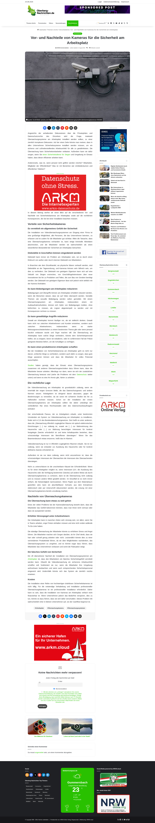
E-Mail (60, 681)
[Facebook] (45, 128)
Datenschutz (82, 374)
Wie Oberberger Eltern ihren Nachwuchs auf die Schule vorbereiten (118, 175)
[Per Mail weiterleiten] (71, 128)
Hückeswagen (39, 789)
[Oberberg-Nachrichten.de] (40, 10)
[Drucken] (75, 128)
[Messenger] (71, 616)
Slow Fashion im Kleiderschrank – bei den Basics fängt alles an (118, 221)
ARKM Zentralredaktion (63, 48)
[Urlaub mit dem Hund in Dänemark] (104, 182)
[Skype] (67, 616)
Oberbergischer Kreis (31, 795)
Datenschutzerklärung (111, 2)
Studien (31, 365)
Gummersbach (29, 789)
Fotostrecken (42, 23)
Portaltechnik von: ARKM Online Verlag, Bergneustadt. (65, 819)
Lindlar (47, 789)
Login (100, 2)
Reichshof (47, 795)
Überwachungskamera (56, 608)
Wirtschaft (40, 801)
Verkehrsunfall (38, 798)
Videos (51, 23)
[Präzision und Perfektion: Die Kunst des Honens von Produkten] (104, 228)
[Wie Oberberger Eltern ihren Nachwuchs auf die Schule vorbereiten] (104, 175)
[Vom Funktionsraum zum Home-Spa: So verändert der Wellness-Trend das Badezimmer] (104, 236)
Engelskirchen (47, 786)
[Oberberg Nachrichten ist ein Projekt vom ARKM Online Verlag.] (113, 413)
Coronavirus (38, 786)
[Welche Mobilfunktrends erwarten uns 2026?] (104, 214)
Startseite (42, 30)
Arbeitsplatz (32, 559)
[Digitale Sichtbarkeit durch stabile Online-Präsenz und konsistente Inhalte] (104, 168)
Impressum (125, 2)
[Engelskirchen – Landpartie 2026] (104, 207)
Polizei (40, 795)
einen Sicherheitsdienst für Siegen (56, 155)
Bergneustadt (29, 786)
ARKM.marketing (60, 173)
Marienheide (29, 792)
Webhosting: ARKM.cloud (86, 819)
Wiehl (34, 801)
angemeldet (39, 752)
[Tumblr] (58, 128)
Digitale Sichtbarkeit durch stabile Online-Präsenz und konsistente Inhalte (119, 168)
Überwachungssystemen (76, 608)
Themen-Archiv (31, 23)
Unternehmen (29, 798)
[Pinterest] (62, 128)
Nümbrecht (37, 792)
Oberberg (45, 792)
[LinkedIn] (53, 128)
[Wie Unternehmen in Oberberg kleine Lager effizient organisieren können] (104, 189)
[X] (49, 128)
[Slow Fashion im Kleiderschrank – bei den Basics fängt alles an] (104, 221)
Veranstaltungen (61, 23)
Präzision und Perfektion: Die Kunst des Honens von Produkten (119, 228)
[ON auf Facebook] (113, 255)
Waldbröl (28, 801)
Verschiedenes (72, 23)
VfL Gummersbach (49, 798)
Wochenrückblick (61, 689)
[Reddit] (67, 128)
